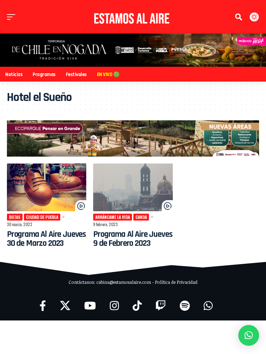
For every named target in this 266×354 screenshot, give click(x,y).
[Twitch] (161, 306)
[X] (65, 306)
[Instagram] (114, 306)
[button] (13, 17)
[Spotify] (185, 306)
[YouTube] (90, 306)
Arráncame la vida (112, 217)
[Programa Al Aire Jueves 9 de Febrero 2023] (132, 187)
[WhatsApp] (208, 306)
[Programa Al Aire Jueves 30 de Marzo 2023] (46, 187)
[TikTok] (137, 306)
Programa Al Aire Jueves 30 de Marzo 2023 (46, 239)
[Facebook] (43, 306)
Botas (14, 217)
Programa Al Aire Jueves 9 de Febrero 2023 (132, 239)
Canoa (141, 217)
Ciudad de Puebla (42, 217)
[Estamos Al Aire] (132, 17)
